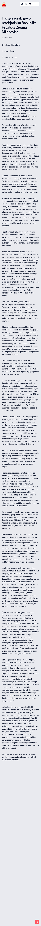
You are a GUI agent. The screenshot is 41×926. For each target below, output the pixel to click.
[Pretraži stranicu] (30, 4)
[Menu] (37, 4)
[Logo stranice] (4, 5)
